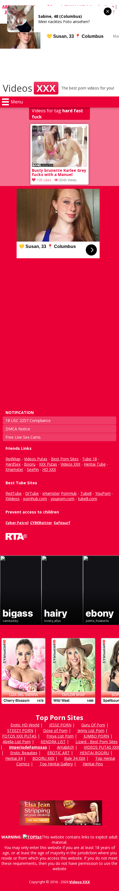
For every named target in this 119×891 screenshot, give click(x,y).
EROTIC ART (58, 752)
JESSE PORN (60, 725)
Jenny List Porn (90, 730)
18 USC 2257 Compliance (28, 420)
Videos (29, 88)
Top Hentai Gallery (56, 763)
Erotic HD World (25, 725)
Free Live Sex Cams (23, 437)
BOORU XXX (43, 758)
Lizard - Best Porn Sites (97, 741)
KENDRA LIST (53, 741)
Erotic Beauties (23, 752)
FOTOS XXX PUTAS (19, 736)
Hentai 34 (13, 758)
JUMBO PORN (96, 736)
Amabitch (65, 747)
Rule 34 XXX (74, 758)
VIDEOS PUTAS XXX (101, 747)
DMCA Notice (18, 428)
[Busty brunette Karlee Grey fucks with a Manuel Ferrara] (59, 165)
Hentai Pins (93, 763)
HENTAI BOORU (94, 752)
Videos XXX (79, 881)
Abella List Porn (17, 741)
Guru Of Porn (93, 725)
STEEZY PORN (20, 730)
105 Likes (44, 180)
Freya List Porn (60, 736)
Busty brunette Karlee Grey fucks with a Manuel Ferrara (59, 173)
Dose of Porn (55, 730)
